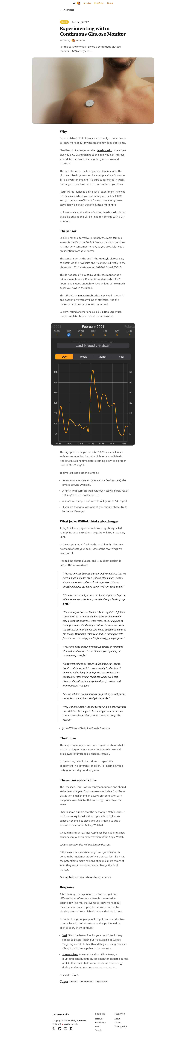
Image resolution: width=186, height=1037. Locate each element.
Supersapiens (70, 954)
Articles (87, 3)
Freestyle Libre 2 (108, 258)
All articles (68, 9)
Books (97, 1026)
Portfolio (98, 3)
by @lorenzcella (70, 1024)
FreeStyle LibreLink (89, 295)
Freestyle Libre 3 (69, 975)
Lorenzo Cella (61, 1014)
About (110, 3)
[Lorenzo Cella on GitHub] (60, 1029)
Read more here (106, 204)
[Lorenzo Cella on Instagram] (65, 1028)
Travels (98, 1030)
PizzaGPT (99, 1018)
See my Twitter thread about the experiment (85, 877)
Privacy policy (121, 1026)
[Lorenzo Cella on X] (54, 1028)
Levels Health (104, 150)
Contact (118, 1022)
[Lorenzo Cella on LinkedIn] (71, 1028)
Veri (64, 935)
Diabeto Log (107, 311)
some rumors (76, 812)
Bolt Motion (100, 1022)
